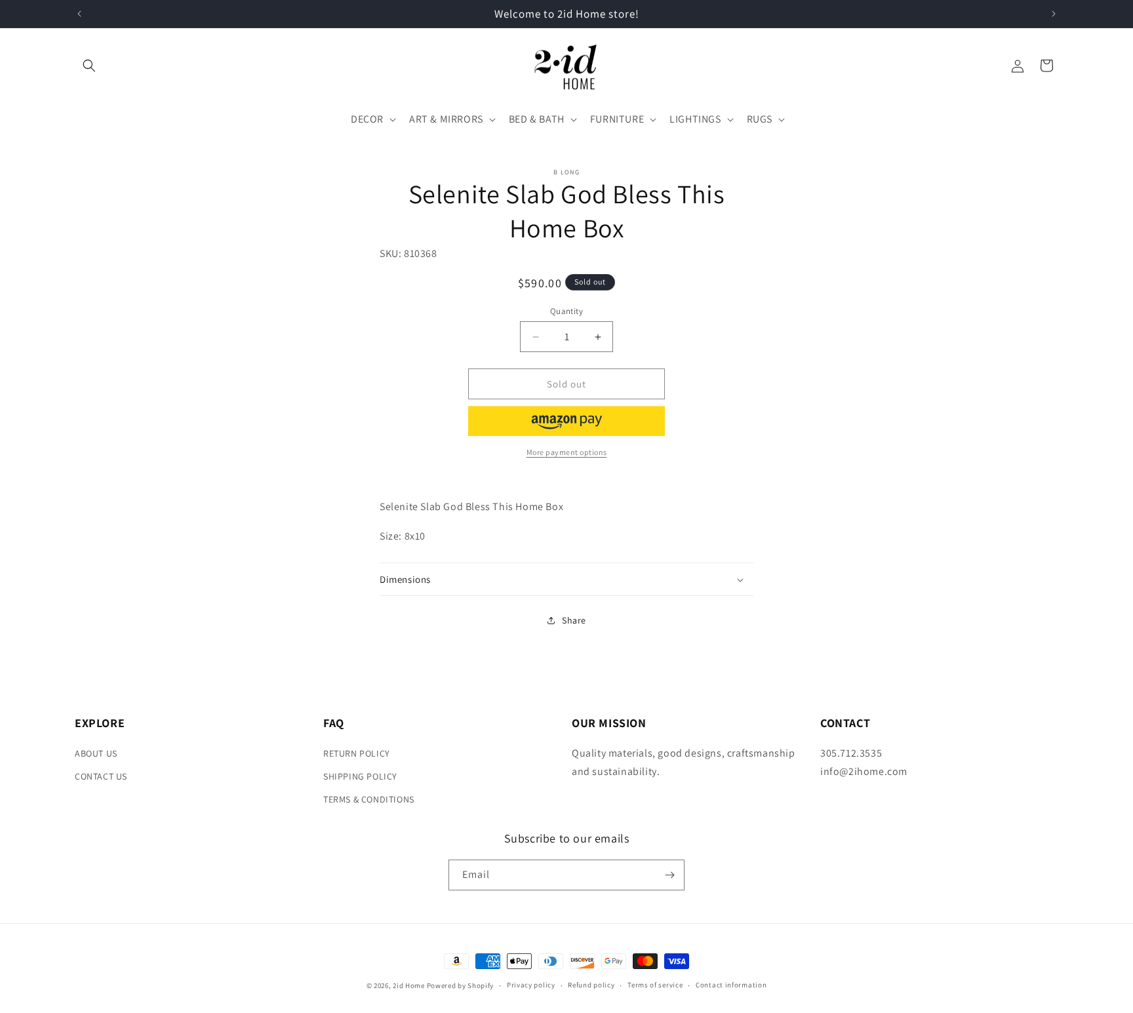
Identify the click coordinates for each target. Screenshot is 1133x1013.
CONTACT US (101, 776)
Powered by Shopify (460, 985)
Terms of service (655, 984)
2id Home (409, 985)
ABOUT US (96, 753)
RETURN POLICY (356, 753)
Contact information (731, 984)
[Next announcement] (1053, 13)
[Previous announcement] (79, 13)
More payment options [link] (567, 452)
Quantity (566, 311)
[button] (89, 65)
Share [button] (574, 620)
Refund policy (591, 984)
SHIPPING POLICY (360, 776)
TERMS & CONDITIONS (368, 799)
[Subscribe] (669, 875)
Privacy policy (531, 984)
